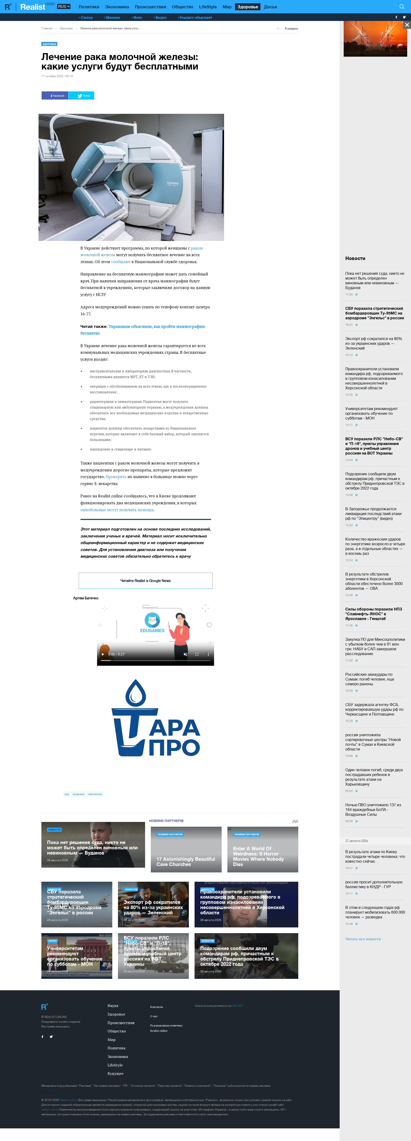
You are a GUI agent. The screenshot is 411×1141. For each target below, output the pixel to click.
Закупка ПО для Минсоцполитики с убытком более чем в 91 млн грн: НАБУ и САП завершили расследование (375, 646)
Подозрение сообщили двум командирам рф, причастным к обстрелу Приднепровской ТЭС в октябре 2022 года (375, 481)
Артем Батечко (85, 598)
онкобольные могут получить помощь (117, 509)
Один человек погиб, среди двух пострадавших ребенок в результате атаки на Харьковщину (374, 777)
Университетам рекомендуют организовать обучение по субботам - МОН (371, 413)
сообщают (121, 261)
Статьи (87, 17)
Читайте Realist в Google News (145, 581)
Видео (161, 17)
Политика (89, 6)
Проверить (116, 476)
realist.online (49, 1109)
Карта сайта (49, 1095)
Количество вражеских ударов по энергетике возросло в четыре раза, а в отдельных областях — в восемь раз (375, 546)
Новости (54, 829)
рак (67, 794)
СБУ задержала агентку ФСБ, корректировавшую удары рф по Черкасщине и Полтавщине (374, 709)
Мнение (113, 17)
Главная (46, 28)
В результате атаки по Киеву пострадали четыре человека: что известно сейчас (375, 856)
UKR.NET (238, 1005)
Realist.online (68, 1100)
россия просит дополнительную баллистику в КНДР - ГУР (373, 884)
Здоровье (248, 6)
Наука (53, 940)
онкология (95, 794)
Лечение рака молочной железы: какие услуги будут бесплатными (110, 28)
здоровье (78, 794)
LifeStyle (208, 6)
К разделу (291, 28)
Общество (182, 6)
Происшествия (150, 6)
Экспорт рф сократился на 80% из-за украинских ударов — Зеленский (373, 343)
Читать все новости (363, 938)
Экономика (117, 6)
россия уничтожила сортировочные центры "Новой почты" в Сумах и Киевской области (373, 742)
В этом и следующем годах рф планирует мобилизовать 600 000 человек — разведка (375, 912)
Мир (227, 6)
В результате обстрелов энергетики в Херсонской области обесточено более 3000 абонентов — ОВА (374, 581)
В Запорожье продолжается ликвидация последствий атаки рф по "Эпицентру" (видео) (373, 513)
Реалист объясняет (196, 17)
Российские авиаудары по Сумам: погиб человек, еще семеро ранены (369, 679)
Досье (270, 6)
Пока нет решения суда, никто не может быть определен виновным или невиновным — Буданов (374, 280)
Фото (137, 17)
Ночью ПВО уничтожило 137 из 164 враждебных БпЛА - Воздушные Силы (373, 809)
